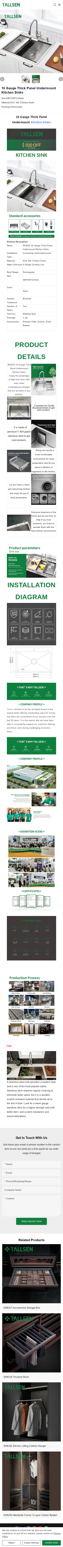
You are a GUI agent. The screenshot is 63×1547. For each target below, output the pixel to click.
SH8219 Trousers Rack (16, 1377)
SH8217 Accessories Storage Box (22, 1308)
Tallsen (10, 709)
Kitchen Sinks (41, 122)
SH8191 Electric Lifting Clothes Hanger (25, 1446)
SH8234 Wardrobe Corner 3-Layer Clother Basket (30, 1515)
